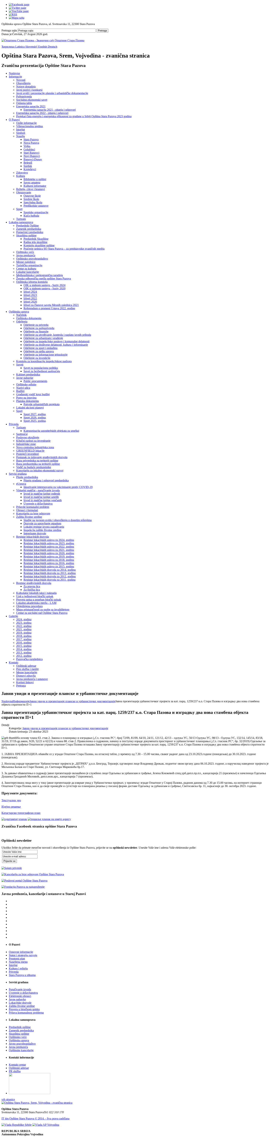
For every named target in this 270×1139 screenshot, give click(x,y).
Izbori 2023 (30, 295)
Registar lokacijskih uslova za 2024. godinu (49, 540)
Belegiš (28, 162)
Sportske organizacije (36, 212)
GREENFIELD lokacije (30, 450)
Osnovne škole (32, 195)
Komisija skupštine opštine (39, 245)
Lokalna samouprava (21, 222)
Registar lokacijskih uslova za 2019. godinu (49, 556)
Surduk (28, 166)
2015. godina (23, 645)
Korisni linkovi (25, 682)
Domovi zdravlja (26, 675)
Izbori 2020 (30, 301)
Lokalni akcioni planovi (30, 407)
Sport (19, 209)
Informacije (15, 76)
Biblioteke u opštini (35, 179)
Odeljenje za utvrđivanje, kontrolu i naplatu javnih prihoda (57, 334)
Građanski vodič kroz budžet (33, 394)
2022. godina (23, 626)
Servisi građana (18, 473)
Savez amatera (32, 182)
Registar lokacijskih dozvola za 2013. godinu (50, 573)
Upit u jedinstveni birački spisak (34, 596)
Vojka (27, 146)
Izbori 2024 (30, 291)
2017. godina (23, 639)
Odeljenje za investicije (37, 358)
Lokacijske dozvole (20, 1002)
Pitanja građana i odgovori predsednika (46, 480)
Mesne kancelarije (26, 672)
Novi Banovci (32, 156)
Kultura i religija (18, 968)
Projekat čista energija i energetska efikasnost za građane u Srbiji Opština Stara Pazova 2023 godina (74, 116)
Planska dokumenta (27, 401)
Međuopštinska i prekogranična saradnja (39, 275)
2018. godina (23, 636)
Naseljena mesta (18, 961)
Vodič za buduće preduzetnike (33, 467)
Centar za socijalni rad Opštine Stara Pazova (41, 612)
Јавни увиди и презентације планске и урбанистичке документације (72, 701)
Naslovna (14, 73)
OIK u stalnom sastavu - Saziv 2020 (44, 288)
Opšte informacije (26, 122)
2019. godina (23, 632)
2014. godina (23, 649)
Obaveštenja (23, 83)
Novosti (20, 79)
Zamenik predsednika (28, 228)
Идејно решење (11, 806)
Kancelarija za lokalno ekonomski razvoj (39, 470)
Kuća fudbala (31, 215)
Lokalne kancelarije (27, 271)
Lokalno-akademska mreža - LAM (36, 602)
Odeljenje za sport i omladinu (40, 348)
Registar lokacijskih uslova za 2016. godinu (49, 563)
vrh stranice (8, 1099)
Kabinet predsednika (28, 374)
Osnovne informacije (21, 951)
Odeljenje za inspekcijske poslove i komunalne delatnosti (56, 341)
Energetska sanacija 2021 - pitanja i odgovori (50, 109)
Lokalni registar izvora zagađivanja (44, 526)
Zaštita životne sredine (29, 516)
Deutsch (52, 46)
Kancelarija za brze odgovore (33, 513)
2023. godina (23, 622)
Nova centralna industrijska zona (35, 447)
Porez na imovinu (26, 397)
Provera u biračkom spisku (24, 1009)
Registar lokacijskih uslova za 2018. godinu (49, 559)
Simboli (20, 132)
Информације (21, 701)
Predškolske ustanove (36, 205)
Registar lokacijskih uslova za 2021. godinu (49, 549)
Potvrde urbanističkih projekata (42, 404)
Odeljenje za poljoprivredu (39, 328)
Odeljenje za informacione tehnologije (46, 354)
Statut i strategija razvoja (23, 955)
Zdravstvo (22, 172)
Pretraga (102, 30)
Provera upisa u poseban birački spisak (38, 599)
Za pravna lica (32, 586)
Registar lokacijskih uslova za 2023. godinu (49, 543)
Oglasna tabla (24, 103)
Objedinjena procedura (29, 606)
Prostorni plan (17, 958)
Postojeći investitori (27, 453)
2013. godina (23, 652)
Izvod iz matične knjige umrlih (41, 497)
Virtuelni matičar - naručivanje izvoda (38, 490)
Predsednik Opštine (27, 225)
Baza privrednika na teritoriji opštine (37, 460)
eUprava (21, 483)
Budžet (20, 391)
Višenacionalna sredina (29, 126)
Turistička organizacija (29, 265)
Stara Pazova (31, 139)
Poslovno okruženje (27, 437)
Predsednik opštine (20, 1027)
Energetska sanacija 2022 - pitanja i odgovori (42, 113)
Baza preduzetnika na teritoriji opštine (38, 463)
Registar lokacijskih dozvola (32, 536)
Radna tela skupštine (35, 242)
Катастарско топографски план (20, 812)
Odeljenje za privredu (36, 324)
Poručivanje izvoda (20, 989)
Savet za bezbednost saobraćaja (42, 371)
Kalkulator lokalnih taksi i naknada (36, 593)
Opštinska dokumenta (28, 318)
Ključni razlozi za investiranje (33, 440)
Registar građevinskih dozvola (33, 583)
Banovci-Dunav (33, 159)
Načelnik (21, 314)
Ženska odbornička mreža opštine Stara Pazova (43, 278)
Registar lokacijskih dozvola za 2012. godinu (50, 576)
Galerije (13, 616)
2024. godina (23, 619)
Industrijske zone (26, 444)
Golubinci (29, 149)
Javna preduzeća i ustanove (32, 679)
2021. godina (23, 629)
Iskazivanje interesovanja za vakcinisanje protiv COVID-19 (58, 487)
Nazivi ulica (23, 387)
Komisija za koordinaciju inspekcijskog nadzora (44, 361)
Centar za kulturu (26, 268)
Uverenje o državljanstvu (38, 503)
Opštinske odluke (26, 384)
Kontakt (13, 662)
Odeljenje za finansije (36, 331)
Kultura (20, 175)
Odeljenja (21, 321)
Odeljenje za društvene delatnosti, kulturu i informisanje (56, 344)
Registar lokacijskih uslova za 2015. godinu (49, 566)
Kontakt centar (17, 1064)
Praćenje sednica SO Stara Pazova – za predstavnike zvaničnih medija (64, 248)
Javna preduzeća (25, 255)
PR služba (15, 1071)
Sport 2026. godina (35, 417)
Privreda (14, 424)
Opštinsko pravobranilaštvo (32, 258)
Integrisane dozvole (35, 533)
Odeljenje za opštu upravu (39, 351)
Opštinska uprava (19, 311)
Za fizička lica (32, 589)
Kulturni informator (35, 185)
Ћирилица (8, 46)
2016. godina (23, 642)
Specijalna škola (33, 202)
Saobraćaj (22, 434)
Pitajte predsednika (27, 477)
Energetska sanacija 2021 (31, 106)
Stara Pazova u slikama (22, 975)
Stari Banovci (31, 152)
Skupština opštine (26, 235)
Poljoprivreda (24, 96)
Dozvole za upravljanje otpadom (42, 523)
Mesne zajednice (25, 262)
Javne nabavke (24, 377)
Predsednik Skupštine (36, 238)
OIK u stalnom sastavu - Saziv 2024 (44, 285)
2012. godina (23, 655)
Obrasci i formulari (27, 510)
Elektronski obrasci (20, 996)
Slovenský (31, 46)
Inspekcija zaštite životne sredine (42, 530)
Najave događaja (26, 86)
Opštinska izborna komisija (32, 281)
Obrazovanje (23, 192)
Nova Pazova (31, 142)
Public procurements (35, 381)
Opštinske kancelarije (21, 1050)
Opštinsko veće (25, 252)
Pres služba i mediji (27, 669)
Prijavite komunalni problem (32, 506)
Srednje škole (31, 199)
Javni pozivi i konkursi (29, 89)
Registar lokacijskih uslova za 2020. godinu (49, 553)
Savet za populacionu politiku (41, 367)
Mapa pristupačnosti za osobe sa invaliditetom (42, 609)
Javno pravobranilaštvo (22, 1043)
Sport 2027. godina (35, 414)
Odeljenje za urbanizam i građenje (43, 338)
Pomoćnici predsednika (29, 232)
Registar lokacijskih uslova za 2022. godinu (49, 546)
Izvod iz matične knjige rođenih (42, 493)
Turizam (21, 218)
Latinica (20, 46)
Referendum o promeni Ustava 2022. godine (49, 308)
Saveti (19, 364)
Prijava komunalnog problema (26, 1012)
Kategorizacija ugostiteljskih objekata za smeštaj (51, 430)
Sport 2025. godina (35, 420)
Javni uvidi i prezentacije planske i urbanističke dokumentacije (52, 93)
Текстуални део (11, 800)
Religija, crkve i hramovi (30, 189)
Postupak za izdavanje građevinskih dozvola (41, 457)
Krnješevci (30, 169)
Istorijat (20, 129)
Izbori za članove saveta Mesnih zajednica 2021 (51, 305)
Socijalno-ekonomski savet (31, 99)
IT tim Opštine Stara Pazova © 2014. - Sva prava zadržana (35, 1118)
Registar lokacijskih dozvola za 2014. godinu (50, 569)
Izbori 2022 (30, 298)
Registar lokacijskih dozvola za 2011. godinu (49, 579)
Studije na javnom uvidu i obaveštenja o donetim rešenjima (58, 520)
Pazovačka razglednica (29, 659)
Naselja (20, 136)
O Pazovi (14, 119)
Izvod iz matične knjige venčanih (43, 500)
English (43, 46)
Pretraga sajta (9, 30)
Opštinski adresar (26, 665)
